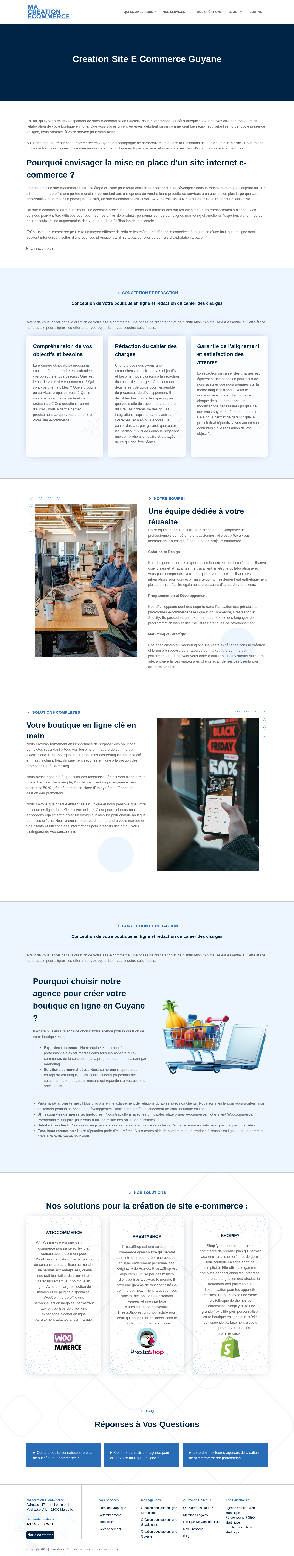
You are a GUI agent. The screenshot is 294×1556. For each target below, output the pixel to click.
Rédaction (106, 1522)
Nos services (174, 12)
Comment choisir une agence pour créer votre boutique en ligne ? (139, 1455)
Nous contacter (40, 1535)
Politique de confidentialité (201, 1522)
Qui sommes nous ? (198, 1508)
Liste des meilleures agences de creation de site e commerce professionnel (224, 1455)
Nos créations (209, 12)
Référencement (110, 1515)
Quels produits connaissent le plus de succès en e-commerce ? (62, 1455)
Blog (233, 12)
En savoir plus (41, 248)
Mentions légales (195, 1515)
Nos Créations (193, 1529)
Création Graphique (112, 1508)
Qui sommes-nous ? (140, 12)
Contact (256, 12)
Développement (110, 1529)
